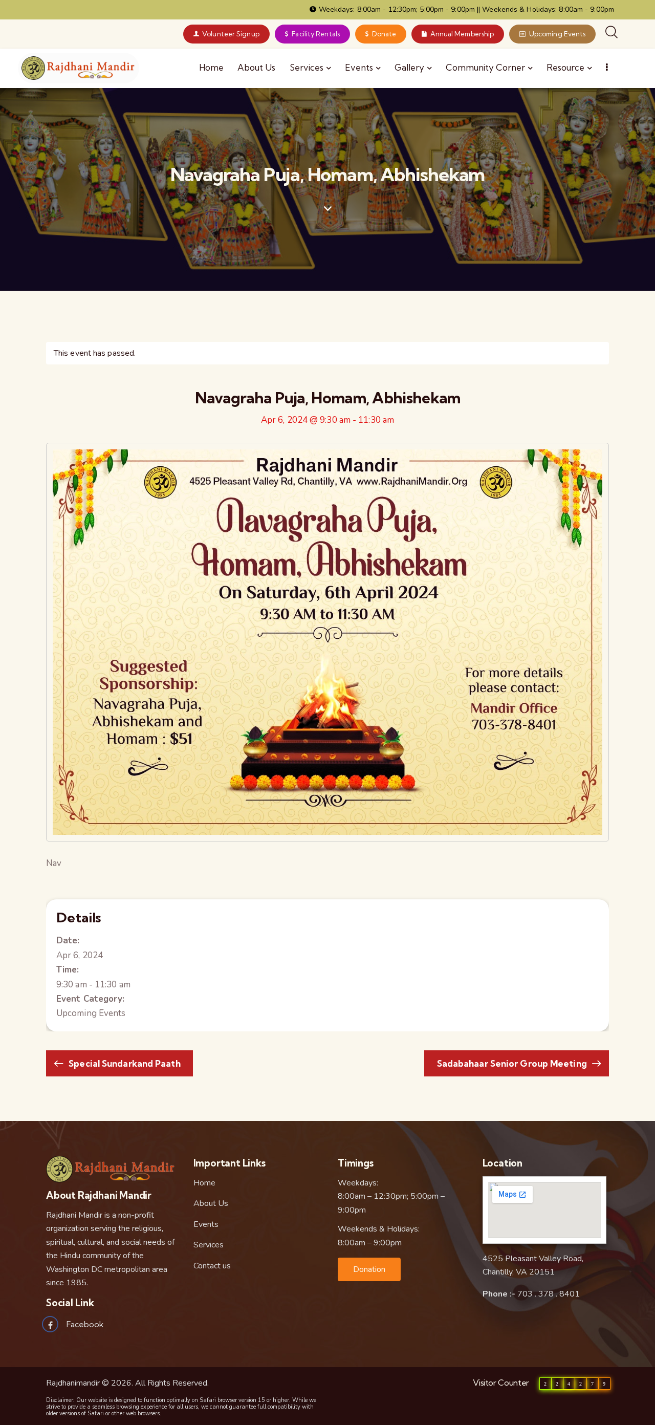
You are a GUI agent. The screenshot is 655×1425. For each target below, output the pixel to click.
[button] (369, 1269)
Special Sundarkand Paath (124, 1063)
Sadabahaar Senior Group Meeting (513, 1063)
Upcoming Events (91, 1013)
